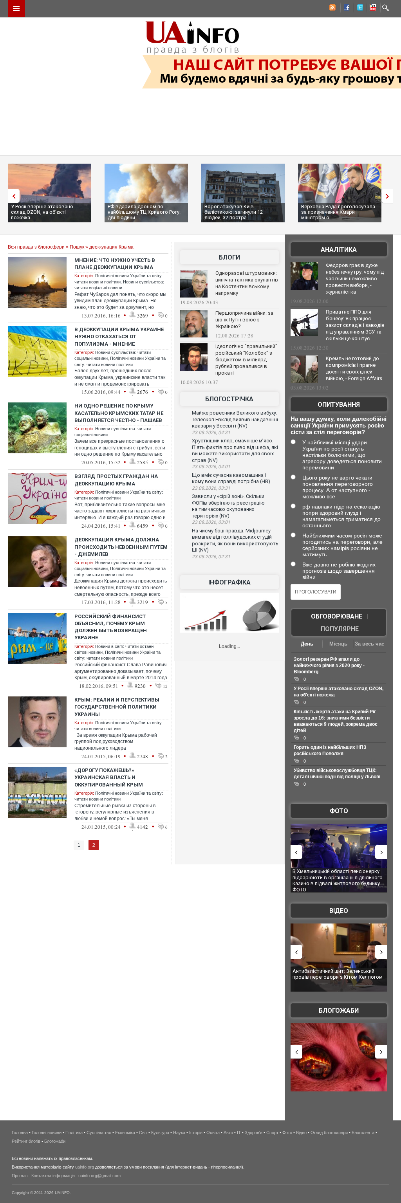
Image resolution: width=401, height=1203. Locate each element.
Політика (74, 1132)
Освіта (213, 1132)
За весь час (369, 644)
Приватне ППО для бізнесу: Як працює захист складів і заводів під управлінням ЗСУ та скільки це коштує (355, 325)
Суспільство (99, 1132)
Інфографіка (229, 582)
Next (389, 196)
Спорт (272, 1132)
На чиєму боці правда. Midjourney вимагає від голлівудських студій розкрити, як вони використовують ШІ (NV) (235, 540)
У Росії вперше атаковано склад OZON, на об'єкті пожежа (42, 212)
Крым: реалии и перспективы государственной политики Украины (116, 707)
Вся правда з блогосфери (36, 247)
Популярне (340, 629)
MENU (16, 8)
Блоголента (363, 1132)
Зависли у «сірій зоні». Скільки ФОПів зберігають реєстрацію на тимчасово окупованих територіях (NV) (228, 506)
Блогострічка (229, 399)
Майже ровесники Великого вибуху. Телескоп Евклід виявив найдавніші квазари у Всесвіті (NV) (235, 419)
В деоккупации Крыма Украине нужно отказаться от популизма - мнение (119, 336)
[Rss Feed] (331, 8)
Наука (179, 1132)
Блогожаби (339, 1010)
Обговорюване (336, 616)
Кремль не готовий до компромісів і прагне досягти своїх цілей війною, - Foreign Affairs (354, 368)
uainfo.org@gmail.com (99, 1175)
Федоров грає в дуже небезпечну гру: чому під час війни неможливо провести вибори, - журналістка (355, 278)
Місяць (338, 644)
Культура (160, 1132)
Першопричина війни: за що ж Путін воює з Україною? (244, 319)
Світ (143, 1132)
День (307, 644)
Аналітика (339, 249)
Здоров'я (253, 1132)
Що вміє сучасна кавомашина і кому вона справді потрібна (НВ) (231, 478)
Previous (12, 196)
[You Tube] (371, 8)
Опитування (339, 404)
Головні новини (46, 1132)
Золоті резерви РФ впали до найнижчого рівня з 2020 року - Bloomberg (329, 666)
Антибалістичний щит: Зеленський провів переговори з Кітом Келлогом (338, 974)
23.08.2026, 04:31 (211, 432)
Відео (338, 910)
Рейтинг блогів (26, 1141)
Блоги (229, 257)
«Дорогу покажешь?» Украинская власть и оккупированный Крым (108, 777)
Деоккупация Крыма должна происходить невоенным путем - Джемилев (121, 547)
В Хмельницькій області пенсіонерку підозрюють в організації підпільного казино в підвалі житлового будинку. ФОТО (338, 880)
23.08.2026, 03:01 (211, 522)
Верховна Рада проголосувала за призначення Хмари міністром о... (338, 212)
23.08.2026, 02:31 (211, 556)
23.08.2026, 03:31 (211, 488)
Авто (228, 1132)
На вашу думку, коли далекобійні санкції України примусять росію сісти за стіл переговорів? (339, 425)
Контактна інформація (53, 1175)
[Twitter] (358, 8)
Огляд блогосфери (329, 1132)
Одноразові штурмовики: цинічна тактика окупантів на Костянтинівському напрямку (246, 283)
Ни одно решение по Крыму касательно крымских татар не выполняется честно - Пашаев (118, 413)
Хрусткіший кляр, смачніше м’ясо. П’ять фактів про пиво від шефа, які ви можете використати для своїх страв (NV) (235, 450)
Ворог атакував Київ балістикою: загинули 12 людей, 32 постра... (233, 212)
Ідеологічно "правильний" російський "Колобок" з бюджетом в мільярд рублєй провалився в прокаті (246, 359)
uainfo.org (84, 1167)
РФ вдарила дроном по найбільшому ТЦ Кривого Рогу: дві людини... (144, 212)
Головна (20, 1132)
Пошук (77, 247)
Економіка (125, 1132)
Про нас (20, 1175)
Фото (339, 811)
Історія (195, 1132)
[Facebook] (345, 8)
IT (239, 1132)
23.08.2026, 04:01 (211, 466)
